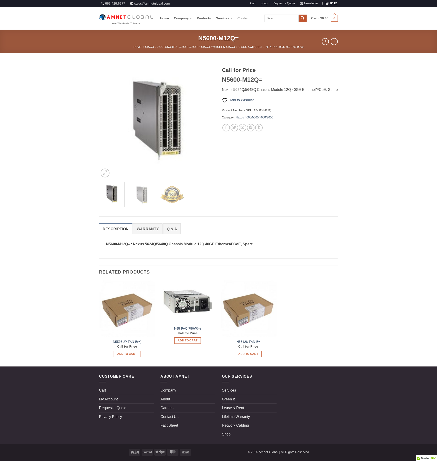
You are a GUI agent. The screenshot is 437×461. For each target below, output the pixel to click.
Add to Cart (127, 354)
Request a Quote (284, 3)
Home (164, 18)
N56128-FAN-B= (248, 341)
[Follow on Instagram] (327, 3)
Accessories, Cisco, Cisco (177, 47)
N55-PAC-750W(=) (187, 328)
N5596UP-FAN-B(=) (127, 341)
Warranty (148, 229)
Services (222, 18)
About (165, 399)
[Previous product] (334, 41)
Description (116, 229)
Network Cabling (235, 425)
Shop (264, 3)
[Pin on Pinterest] (250, 127)
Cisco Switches (250, 47)
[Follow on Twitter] (331, 3)
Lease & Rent (233, 408)
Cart (253, 3)
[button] (309, 3)
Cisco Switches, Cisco (218, 47)
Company (181, 18)
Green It (228, 399)
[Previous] (107, 120)
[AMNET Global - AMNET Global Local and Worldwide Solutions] (126, 18)
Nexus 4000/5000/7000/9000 (285, 47)
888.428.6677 (115, 3)
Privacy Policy (110, 417)
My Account (108, 399)
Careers (166, 408)
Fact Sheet (169, 425)
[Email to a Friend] (242, 127)
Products (204, 18)
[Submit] (302, 18)
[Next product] (325, 41)
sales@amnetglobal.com (152, 3)
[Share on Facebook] (226, 127)
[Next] (207, 120)
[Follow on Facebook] (322, 3)
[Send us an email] (335, 3)
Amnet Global (268, 452)
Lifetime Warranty (236, 417)
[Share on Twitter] (234, 127)
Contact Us (169, 417)
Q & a (172, 229)
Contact (243, 18)
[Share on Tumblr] (259, 127)
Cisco (149, 47)
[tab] (115, 228)
